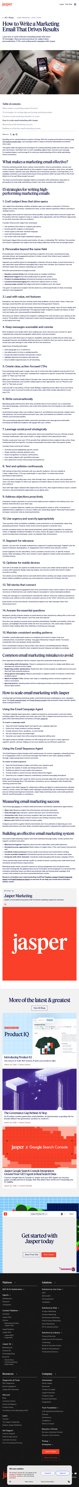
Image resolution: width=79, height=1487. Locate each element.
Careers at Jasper (48, 1389)
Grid (49, 787)
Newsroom (46, 1386)
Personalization (47, 1299)
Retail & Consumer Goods (51, 1345)
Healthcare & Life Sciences (52, 1339)
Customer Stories (8, 1401)
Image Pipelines (8, 1329)
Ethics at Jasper (48, 1424)
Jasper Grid (6, 1317)
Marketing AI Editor (12, 1323)
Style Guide (9, 1364)
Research (6, 1302)
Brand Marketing (48, 1324)
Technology (46, 1342)
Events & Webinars (9, 1404)
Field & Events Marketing (51, 1321)
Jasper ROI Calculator (10, 1389)
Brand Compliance (9, 1386)
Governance (46, 1417)
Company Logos (48, 1396)
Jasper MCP (9, 1335)
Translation (6, 1305)
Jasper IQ (43, 719)
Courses (5, 1419)
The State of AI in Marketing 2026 (15, 1410)
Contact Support (8, 1433)
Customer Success (9, 1440)
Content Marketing (49, 1314)
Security (45, 1414)
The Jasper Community (10, 1422)
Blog (4, 1398)
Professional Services (50, 1352)
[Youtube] (75, 1473)
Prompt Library (7, 1407)
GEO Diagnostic (8, 1383)
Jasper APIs (6, 1332)
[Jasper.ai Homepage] (7, 4)
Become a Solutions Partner (52, 1432)
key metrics (16, 806)
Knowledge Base (8, 1354)
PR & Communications (50, 1327)
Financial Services (48, 1336)
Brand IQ (5, 1357)
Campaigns (46, 1302)
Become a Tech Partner (50, 1435)
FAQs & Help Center (9, 1437)
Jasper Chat (9, 1325)
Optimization (7, 1298)
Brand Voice (9, 1360)
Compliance (46, 1420)
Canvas (23, 787)
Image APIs (9, 1337)
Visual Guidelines (11, 1362)
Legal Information (48, 1393)
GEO (43, 1293)
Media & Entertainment (50, 1349)
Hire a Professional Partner (12, 1443)
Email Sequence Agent (38, 700)
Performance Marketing (50, 1317)
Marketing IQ (7, 1347)
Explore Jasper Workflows (12, 1425)
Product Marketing (49, 1311)
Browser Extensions (49, 1399)
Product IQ (6, 1351)
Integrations (46, 1402)
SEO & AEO (46, 1296)
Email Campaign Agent (18, 700)
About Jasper (47, 1383)
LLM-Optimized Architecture (52, 1411)
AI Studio (5, 1314)
